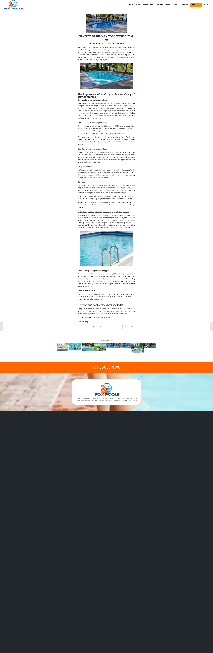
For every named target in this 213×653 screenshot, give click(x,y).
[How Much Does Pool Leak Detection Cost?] (211, 326)
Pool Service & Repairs (109, 43)
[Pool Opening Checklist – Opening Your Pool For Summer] (75, 346)
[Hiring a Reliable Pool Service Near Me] (125, 345)
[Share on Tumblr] (113, 326)
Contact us (101, 314)
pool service (96, 317)
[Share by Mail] (132, 326)
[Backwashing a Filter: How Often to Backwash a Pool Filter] (100, 347)
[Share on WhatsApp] (94, 326)
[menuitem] (131, 5)
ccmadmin (121, 43)
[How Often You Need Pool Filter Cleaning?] (106, 23)
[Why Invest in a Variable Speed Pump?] (63, 347)
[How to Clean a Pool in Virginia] (112, 345)
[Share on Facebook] (81, 326)
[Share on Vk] (119, 326)
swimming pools (106, 317)
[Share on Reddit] (125, 326)
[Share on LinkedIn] (106, 326)
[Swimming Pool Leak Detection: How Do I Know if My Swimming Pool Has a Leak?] (88, 347)
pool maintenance (87, 317)
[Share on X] (87, 326)
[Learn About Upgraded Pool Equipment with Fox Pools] (137, 348)
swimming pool (116, 50)
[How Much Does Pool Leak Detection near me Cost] (1, 326)
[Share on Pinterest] (100, 326)
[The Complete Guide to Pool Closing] (150, 345)
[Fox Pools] (13, 5)
